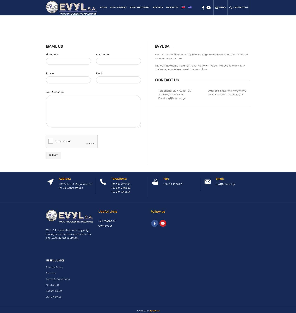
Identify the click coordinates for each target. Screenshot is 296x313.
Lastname (102, 54)
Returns (51, 273)
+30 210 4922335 (120, 184)
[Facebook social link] (203, 8)
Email (99, 73)
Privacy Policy (54, 267)
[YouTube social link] (208, 8)
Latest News (54, 291)
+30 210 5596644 (120, 192)
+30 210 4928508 (120, 188)
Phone (50, 73)
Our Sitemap (54, 297)
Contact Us (53, 285)
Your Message (55, 92)
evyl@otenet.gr (225, 184)
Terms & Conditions (58, 279)
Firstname (52, 54)
